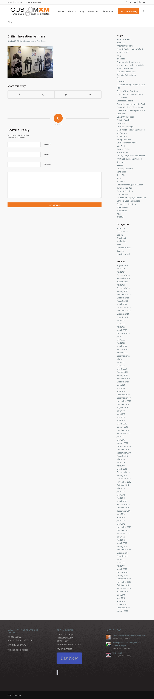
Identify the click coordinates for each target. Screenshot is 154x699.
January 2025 (122, 291)
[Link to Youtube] (135, 2)
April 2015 (121, 498)
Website (47, 164)
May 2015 (121, 494)
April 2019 (121, 420)
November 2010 (124, 582)
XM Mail (120, 217)
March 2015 (122, 501)
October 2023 (123, 313)
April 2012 (121, 540)
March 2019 (122, 423)
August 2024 (122, 301)
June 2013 (121, 520)
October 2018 (123, 430)
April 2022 (121, 343)
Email (47, 154)
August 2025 (122, 281)
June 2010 (121, 594)
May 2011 (121, 562)
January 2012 (122, 546)
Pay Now (69, 658)
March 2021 (122, 368)
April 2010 (121, 601)
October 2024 (123, 297)
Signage (120, 251)
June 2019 (121, 414)
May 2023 (121, 323)
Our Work (121, 145)
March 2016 (122, 469)
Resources (121, 162)
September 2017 (124, 433)
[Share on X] (43, 94)
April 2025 (121, 284)
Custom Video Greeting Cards (130, 94)
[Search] (143, 11)
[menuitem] (11, 2)
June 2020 (121, 385)
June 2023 (121, 320)
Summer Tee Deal (124, 187)
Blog (10, 22)
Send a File (121, 171)
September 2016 (124, 452)
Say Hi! (120, 165)
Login (10, 2)
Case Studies (122, 231)
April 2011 (121, 565)
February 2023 (123, 333)
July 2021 (121, 359)
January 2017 (122, 443)
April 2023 (121, 326)
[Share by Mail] (89, 94)
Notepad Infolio (124, 139)
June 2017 (121, 436)
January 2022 (122, 352)
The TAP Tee (122, 194)
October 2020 (123, 381)
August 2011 (122, 556)
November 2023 (124, 310)
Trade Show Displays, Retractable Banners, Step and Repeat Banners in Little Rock (131, 200)
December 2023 (124, 307)
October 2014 (123, 507)
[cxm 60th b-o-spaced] (30, 11)
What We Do (122, 207)
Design (120, 234)
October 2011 (123, 552)
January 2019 (122, 427)
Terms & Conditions (125, 191)
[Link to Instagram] (139, 2)
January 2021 (122, 375)
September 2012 (124, 533)
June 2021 (121, 362)
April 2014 (121, 517)
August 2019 (122, 407)
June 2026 (121, 268)
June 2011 (121, 559)
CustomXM (122, 97)
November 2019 (124, 401)
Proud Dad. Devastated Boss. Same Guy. (128, 635)
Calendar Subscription (126, 75)
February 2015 (123, 504)
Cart (118, 78)
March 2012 (122, 543)
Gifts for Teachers (124, 120)
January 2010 (122, 611)
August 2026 (122, 265)
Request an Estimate (34, 2)
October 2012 (123, 530)
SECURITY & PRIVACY (17, 645)
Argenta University (125, 45)
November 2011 (124, 549)
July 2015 (121, 488)
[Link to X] (130, 2)
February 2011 (123, 572)
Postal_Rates (122, 152)
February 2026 (123, 275)
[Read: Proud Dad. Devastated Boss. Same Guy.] (108, 637)
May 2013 (121, 523)
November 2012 (124, 527)
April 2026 (121, 271)
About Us (121, 42)
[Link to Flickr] (144, 2)
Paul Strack (41, 41)
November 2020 (124, 378)
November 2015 (124, 481)
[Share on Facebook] (19, 94)
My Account (122, 133)
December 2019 (124, 397)
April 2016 (121, 465)
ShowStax (121, 181)
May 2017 (121, 439)
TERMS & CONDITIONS (18, 650)
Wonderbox (122, 210)
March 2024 (122, 304)
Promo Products (124, 247)
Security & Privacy (125, 168)
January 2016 (122, 475)
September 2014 (124, 510)
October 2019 (123, 404)
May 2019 (121, 417)
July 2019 (121, 410)
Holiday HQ (122, 123)
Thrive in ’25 (117, 653)
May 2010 (121, 598)
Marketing (121, 241)
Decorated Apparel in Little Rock (131, 104)
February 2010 (123, 607)
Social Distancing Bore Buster (130, 184)
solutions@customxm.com (69, 644)
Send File (18, 2)
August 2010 (122, 591)
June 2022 (121, 336)
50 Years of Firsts (124, 39)
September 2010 (124, 588)
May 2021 (121, 365)
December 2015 (124, 478)
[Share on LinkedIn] (66, 94)
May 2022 (121, 339)
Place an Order (123, 149)
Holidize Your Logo (125, 126)
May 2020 (121, 388)
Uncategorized (123, 254)
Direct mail (121, 238)
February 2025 (123, 288)
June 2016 (121, 462)
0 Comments (27, 41)
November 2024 (124, 294)
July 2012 (121, 536)
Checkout (121, 81)
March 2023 (122, 330)
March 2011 (122, 569)
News (119, 244)
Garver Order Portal (125, 116)
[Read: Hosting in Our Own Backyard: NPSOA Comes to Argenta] (108, 644)
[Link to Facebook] (126, 2)
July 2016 (121, 459)
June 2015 (121, 491)
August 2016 (122, 456)
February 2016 (123, 472)
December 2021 (124, 355)
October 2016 (123, 449)
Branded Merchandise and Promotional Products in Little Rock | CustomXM (130, 65)
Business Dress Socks (126, 71)
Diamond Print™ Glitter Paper (130, 107)
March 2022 (122, 346)
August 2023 (122, 317)
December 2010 (124, 578)
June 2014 (121, 514)
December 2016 (124, 446)
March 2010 (122, 604)
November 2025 (124, 278)
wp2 (118, 213)
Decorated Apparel (125, 100)
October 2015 (123, 485)
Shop (119, 178)
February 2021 (123, 372)
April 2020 (121, 391)
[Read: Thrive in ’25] (108, 654)
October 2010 (123, 585)
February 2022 (123, 349)
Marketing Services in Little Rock (131, 129)
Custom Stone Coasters (127, 91)
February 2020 (123, 394)
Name (47, 144)
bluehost (121, 58)
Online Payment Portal (127, 142)
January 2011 (122, 575)
